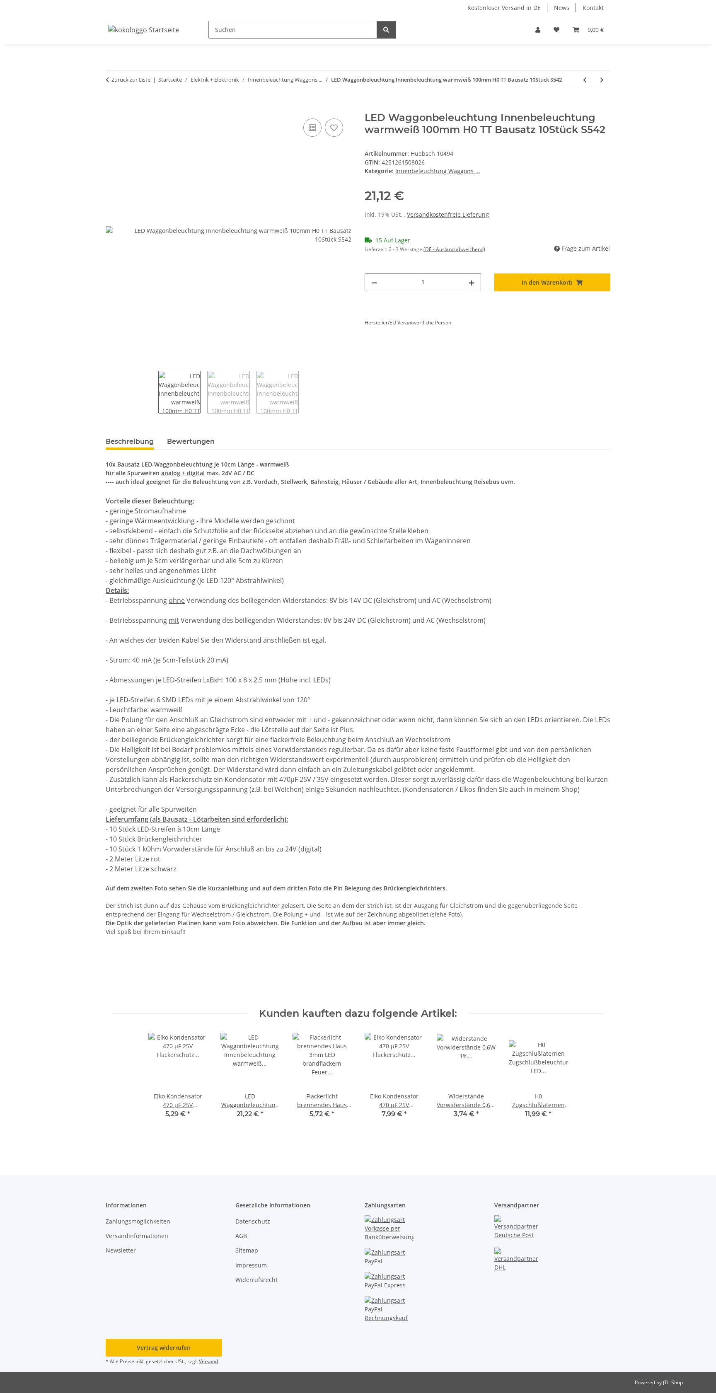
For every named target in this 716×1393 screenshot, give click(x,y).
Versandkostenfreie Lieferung (448, 214)
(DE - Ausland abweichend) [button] (454, 249)
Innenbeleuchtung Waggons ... (437, 171)
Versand (208, 1361)
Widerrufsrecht (256, 1280)
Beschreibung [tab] (130, 441)
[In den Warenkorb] (112, 107)
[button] (538, 29)
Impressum (251, 1265)
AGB (241, 1236)
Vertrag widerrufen (164, 1348)
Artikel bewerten (136, 973)
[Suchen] (386, 30)
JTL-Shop (673, 1382)
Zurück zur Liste (130, 79)
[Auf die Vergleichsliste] (312, 128)
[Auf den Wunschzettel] (334, 128)
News (561, 8)
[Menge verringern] (374, 282)
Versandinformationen (137, 1236)
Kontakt (593, 8)
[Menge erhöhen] (471, 282)
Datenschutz (252, 1221)
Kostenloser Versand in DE (504, 8)
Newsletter (121, 1250)
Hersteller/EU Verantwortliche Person (408, 322)
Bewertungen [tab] (191, 441)
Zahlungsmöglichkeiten (138, 1221)
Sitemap (246, 1250)
